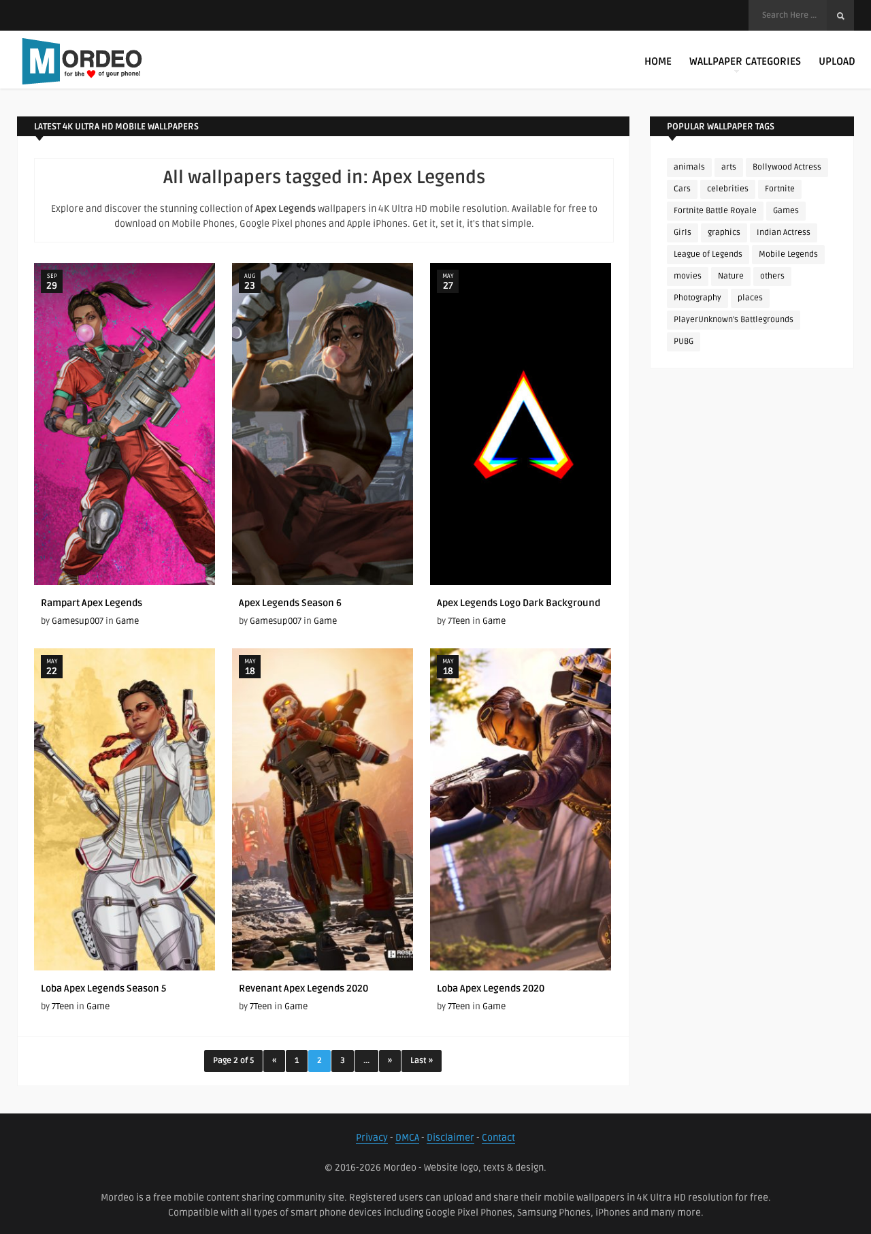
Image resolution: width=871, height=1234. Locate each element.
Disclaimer (450, 1137)
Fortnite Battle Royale (715, 211)
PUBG (683, 341)
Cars (682, 189)
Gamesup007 (77, 621)
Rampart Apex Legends (91, 603)
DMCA (407, 1137)
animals (689, 167)
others (772, 276)
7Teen (459, 621)
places (750, 298)
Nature (731, 276)
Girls (682, 232)
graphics (724, 232)
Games (786, 211)
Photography (697, 298)
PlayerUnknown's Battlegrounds (733, 320)
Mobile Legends (788, 254)
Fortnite (780, 189)
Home (658, 61)
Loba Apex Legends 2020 (490, 988)
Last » (421, 1061)
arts (728, 167)
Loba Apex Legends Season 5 (103, 988)
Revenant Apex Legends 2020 (303, 988)
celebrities (728, 189)
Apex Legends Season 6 (290, 603)
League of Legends (708, 254)
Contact (498, 1137)
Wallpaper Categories (745, 61)
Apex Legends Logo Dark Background (518, 603)
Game (127, 621)
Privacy (372, 1137)
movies (688, 276)
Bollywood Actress (787, 167)
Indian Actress (783, 232)
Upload (837, 61)
